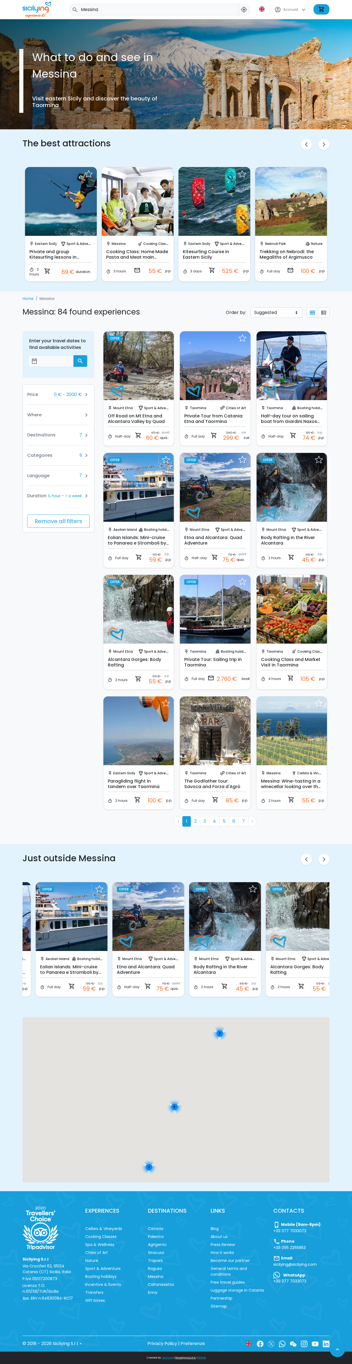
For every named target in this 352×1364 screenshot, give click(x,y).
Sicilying (168, 1357)
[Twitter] (271, 1343)
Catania (155, 1228)
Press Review (223, 1244)
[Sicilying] (40, 9)
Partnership (221, 1298)
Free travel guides (228, 1282)
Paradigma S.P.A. (185, 1357)
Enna (152, 1292)
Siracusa (156, 1252)
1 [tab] (327, 79)
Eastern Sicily (46, 243)
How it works (222, 1252)
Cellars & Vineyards (313, 773)
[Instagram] (304, 1343)
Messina (119, 243)
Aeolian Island (125, 529)
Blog (215, 1228)
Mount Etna (123, 408)
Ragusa (155, 1268)
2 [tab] (335, 79)
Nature (317, 243)
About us (219, 1236)
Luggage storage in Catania (237, 1290)
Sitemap (219, 1306)
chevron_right (324, 144)
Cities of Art (236, 408)
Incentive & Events (103, 1284)
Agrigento (157, 1244)
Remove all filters (58, 521)
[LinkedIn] (326, 1343)
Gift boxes (95, 1300)
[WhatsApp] (282, 1343)
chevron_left (306, 144)
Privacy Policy (162, 1343)
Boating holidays (311, 408)
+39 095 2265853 (289, 1247)
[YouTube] (315, 1343)
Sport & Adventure (82, 243)
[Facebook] (260, 1343)
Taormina (198, 408)
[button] (262, 9)
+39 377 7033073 (289, 1231)
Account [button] (290, 9)
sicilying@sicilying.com (295, 1264)
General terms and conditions (229, 1271)
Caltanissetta (161, 1284)
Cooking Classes (157, 243)
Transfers (94, 1292)
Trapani (155, 1260)
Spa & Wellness (99, 1244)
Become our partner (230, 1260)
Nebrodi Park (275, 243)
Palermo (156, 1236)
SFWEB (202, 1357)
